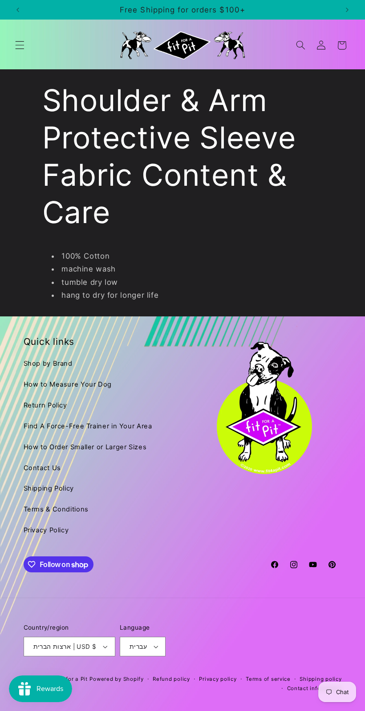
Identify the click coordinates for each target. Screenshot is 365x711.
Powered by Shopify (116, 679)
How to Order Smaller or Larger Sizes (85, 447)
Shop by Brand (48, 363)
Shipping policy (320, 679)
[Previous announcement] (18, 10)
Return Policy (45, 405)
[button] (19, 45)
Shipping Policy (49, 488)
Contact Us (42, 468)
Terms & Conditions (56, 509)
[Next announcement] (347, 10)
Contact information (314, 688)
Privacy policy (217, 679)
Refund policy (171, 679)
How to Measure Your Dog (68, 384)
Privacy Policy (46, 530)
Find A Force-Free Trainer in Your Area (88, 426)
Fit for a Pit (72, 679)
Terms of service (268, 679)
